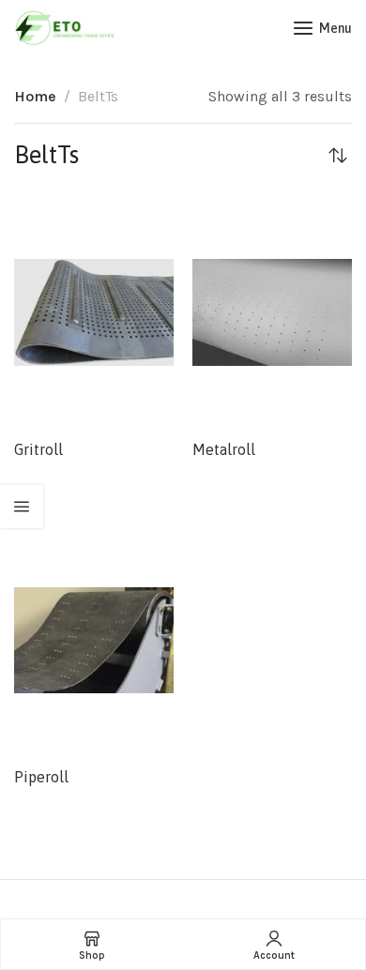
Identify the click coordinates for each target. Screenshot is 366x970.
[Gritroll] (94, 312)
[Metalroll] (272, 312)
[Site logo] (65, 28)
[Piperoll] (94, 640)
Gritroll (38, 449)
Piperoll (41, 776)
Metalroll (223, 449)
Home (35, 96)
